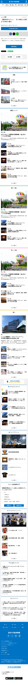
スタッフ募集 (4, 652)
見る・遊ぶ (12, 4)
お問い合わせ (4, 646)
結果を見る (19, 505)
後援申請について (5, 650)
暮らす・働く (20, 4)
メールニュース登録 (5, 654)
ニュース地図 (3, 16)
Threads (19, 635)
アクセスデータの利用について (7, 644)
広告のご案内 (4, 648)
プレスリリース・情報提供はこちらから (9, 642)
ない (5, 492)
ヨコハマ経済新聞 (14, 2)
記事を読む (14, 46)
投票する (9, 505)
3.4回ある (6, 496)
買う (16, 4)
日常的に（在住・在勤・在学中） (12, 501)
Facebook (8, 635)
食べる (7, 4)
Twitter (12, 635)
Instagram (15, 635)
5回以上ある (7, 499)
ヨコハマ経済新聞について (7, 641)
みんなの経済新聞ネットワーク (14, 667)
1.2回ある (6, 494)
